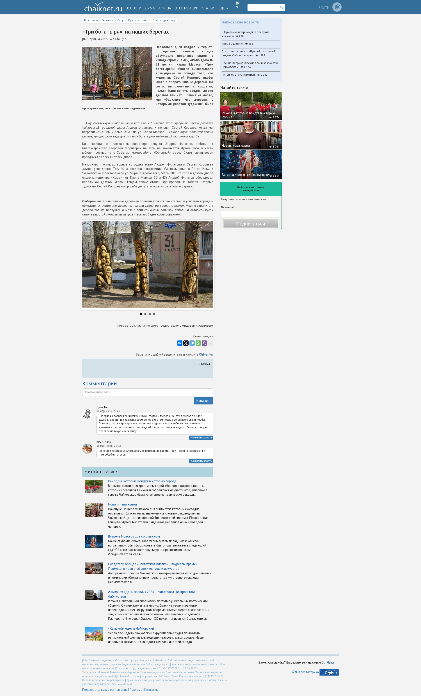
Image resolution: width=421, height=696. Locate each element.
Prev (100, 265)
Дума (150, 8)
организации (186, 8)
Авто (146, 20)
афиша (164, 8)
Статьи (208, 8)
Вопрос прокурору (164, 20)
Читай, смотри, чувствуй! (245, 74)
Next (194, 265)
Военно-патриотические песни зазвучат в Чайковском (250, 65)
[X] (186, 343)
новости (133, 8)
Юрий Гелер (103, 442)
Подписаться (250, 223)
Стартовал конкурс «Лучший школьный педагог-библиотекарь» (248, 53)
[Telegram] (192, 343)
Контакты (151, 689)
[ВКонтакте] (179, 343)
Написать (203, 400)
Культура (133, 20)
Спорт (121, 20)
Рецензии (108, 20)
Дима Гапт (102, 407)
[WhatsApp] (198, 343)
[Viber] (204, 343)
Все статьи (91, 20)
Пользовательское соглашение (105, 689)
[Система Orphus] (329, 672)
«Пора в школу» (237, 43)
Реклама (205, 363)
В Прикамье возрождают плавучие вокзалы (245, 34)
